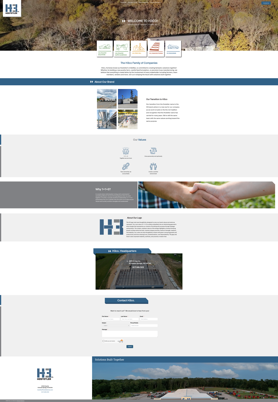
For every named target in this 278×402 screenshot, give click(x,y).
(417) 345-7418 (138, 267)
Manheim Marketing (20, 400)
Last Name (124, 316)
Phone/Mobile (134, 323)
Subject (104, 323)
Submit (130, 346)
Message (104, 329)
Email (141, 316)
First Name (105, 316)
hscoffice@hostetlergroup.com (45, 389)
